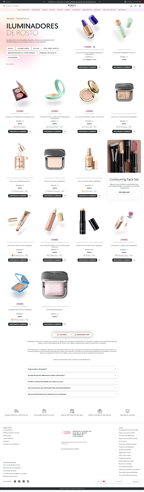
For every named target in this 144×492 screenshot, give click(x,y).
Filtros (63, 334)
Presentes (122, 9)
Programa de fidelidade (126, 447)
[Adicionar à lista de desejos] (99, 67)
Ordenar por (83, 334)
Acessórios (87, 9)
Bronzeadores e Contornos (21, 53)
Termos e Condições (125, 464)
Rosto (52, 9)
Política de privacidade (126, 461)
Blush (36, 48)
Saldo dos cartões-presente (128, 444)
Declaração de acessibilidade (128, 472)
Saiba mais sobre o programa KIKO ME (70, 448)
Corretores (23, 48)
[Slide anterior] (44, 2)
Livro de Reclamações (126, 466)
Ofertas (97, 9)
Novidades (36, 9)
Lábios (45, 9)
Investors (6, 441)
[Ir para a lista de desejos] (136, 6)
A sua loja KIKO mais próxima (128, 475)
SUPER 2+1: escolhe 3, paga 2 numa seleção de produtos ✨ (72, 1)
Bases (10, 48)
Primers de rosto (48, 53)
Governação (7, 435)
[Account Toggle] (131, 6)
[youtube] (28, 481)
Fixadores (13, 57)
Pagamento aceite (125, 452)
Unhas (67, 9)
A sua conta (122, 441)
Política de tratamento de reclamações (131, 469)
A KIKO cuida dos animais (11, 433)
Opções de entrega (125, 449)
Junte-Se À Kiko (8, 438)
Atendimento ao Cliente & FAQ (128, 430)
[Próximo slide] (100, 2)
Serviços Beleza (109, 9)
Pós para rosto (51, 48)
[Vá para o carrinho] (140, 6)
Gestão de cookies (125, 458)
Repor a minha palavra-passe (128, 438)
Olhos (60, 9)
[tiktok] (24, 481)
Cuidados (76, 9)
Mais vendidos (23, 9)
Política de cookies (125, 455)
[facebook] (19, 481)
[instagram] (15, 481)
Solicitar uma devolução (126, 435)
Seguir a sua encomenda (127, 433)
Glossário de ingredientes (11, 444)
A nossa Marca (7, 430)
